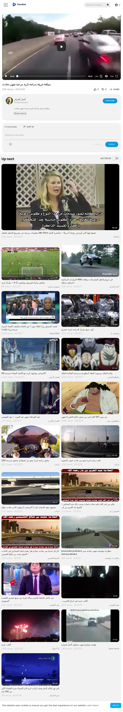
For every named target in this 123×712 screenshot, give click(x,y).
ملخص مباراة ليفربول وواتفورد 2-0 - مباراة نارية (23, 282)
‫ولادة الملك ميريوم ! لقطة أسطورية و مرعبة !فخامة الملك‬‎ (86, 373)
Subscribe (110, 100)
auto (110, 69)
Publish (112, 144)
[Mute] (106, 76)
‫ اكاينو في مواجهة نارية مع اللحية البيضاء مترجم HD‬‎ (24, 373)
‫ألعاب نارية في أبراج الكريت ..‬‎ (74, 600)
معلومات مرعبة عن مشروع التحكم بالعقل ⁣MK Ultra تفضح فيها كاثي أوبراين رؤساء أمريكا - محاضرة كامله (49, 232)
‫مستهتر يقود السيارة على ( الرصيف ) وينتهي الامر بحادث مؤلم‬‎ (29, 507)
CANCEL (98, 144)
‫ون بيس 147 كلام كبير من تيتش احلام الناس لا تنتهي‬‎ (84, 416)
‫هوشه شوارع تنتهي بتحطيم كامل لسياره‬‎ (78, 644)
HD (110, 64)
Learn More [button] (92, 705)
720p (112, 76)
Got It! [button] (115, 705)
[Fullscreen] (116, 76)
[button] (117, 5)
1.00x (96, 76)
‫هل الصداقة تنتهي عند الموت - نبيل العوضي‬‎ (21, 416)
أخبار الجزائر (20, 99)
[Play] (6, 76)
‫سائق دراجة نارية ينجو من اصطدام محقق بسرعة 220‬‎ (25, 460)
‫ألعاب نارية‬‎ (6, 644)
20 (101, 76)
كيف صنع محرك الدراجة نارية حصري (77, 329)
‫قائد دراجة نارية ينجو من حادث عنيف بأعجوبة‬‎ (80, 460)
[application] (61, 46)
